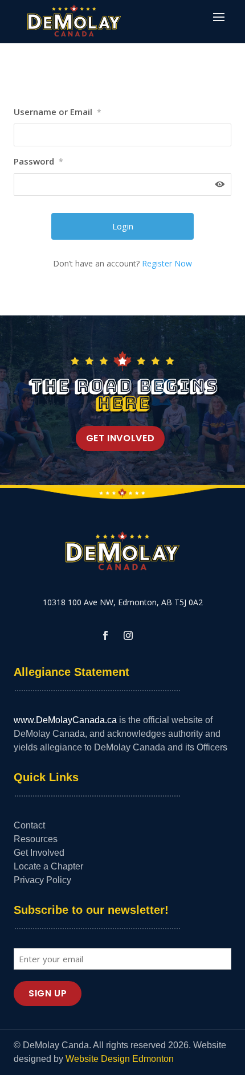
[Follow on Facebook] (105, 635)
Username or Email (57, 111)
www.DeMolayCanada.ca (65, 720)
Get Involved (120, 438)
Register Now (167, 263)
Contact (29, 825)
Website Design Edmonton (120, 1059)
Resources (36, 839)
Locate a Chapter (48, 866)
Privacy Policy (42, 880)
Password (38, 161)
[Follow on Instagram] (128, 635)
